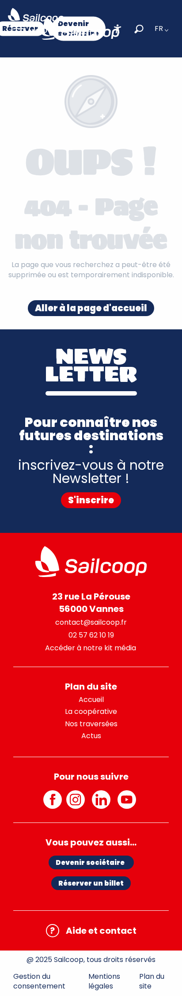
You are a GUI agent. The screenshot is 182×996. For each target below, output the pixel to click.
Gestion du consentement (39, 981)
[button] (139, 29)
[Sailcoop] (79, 29)
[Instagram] (76, 804)
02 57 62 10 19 (91, 635)
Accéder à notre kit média (90, 648)
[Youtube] (128, 804)
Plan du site (151, 981)
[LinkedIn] (102, 804)
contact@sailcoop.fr (91, 622)
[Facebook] (52, 804)
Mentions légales (104, 981)
